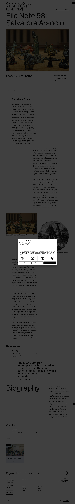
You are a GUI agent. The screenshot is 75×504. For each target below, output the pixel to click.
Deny (25, 262)
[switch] (32, 259)
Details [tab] (37, 246)
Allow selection (37, 262)
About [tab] (50, 246)
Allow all (50, 262)
